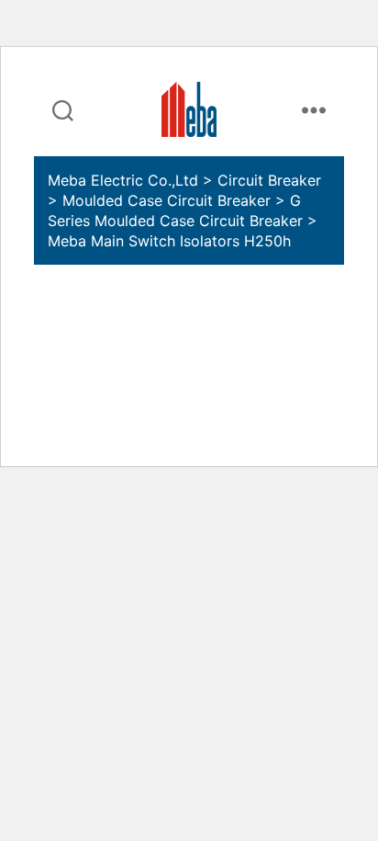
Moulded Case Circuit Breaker (166, 200)
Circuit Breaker (269, 180)
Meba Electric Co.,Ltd (123, 180)
